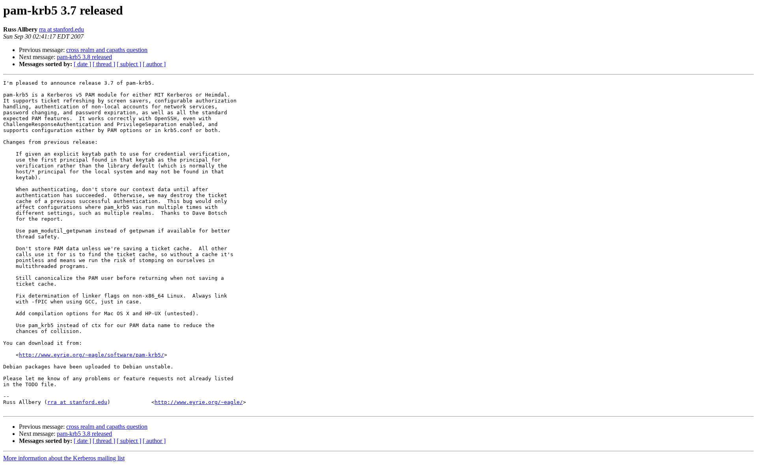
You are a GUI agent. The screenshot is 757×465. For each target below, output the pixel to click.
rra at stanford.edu (61, 29)
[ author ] (154, 64)
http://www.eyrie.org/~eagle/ (199, 402)
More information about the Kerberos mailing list (64, 458)
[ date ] (82, 64)
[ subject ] (129, 64)
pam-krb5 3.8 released (84, 57)
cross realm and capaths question (106, 49)
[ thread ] (104, 64)
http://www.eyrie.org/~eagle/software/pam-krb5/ (91, 355)
